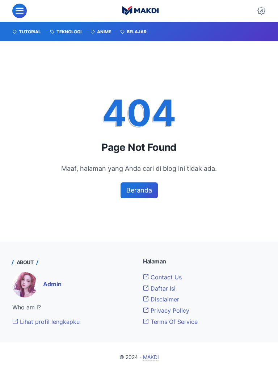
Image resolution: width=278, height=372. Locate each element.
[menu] (19, 11)
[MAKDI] (140, 11)
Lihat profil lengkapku (49, 321)
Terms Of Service (173, 321)
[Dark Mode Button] (261, 11)
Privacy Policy (169, 310)
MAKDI (151, 357)
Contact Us (165, 277)
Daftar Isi (162, 288)
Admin (52, 284)
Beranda (139, 190)
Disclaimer (164, 299)
